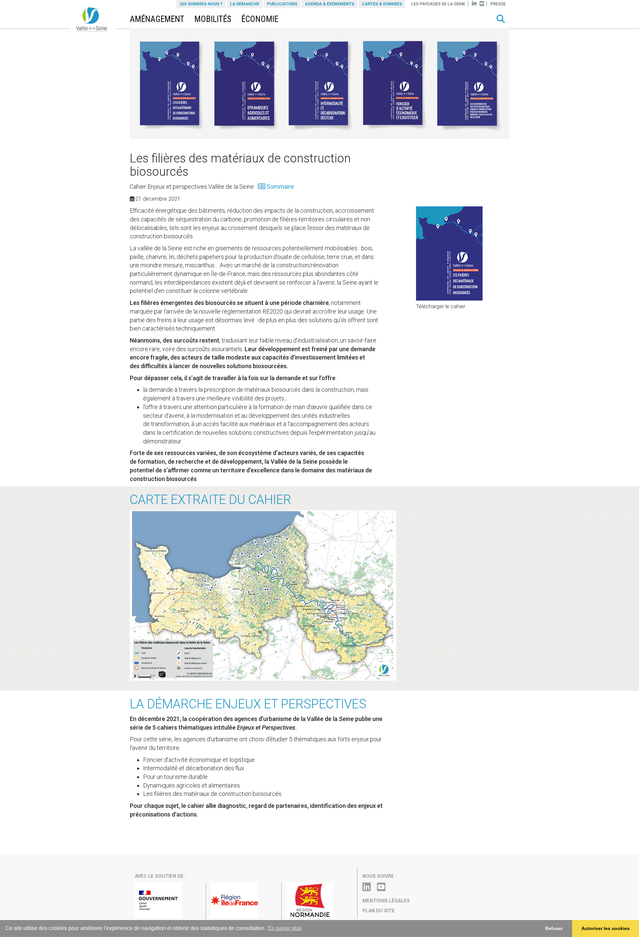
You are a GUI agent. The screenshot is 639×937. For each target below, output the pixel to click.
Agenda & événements (329, 3)
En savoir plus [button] (285, 928)
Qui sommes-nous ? (201, 3)
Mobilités (212, 19)
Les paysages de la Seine (438, 3)
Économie (259, 19)
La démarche (244, 3)
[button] (501, 19)
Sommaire (279, 186)
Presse (498, 3)
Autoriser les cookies (605, 928)
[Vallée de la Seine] (95, 20)
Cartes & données (382, 3)
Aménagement (157, 19)
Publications (282, 3)
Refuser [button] (554, 928)
